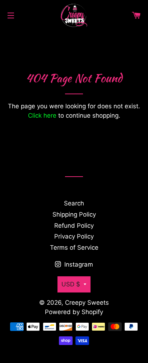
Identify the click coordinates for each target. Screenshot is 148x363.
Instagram (78, 264)
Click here (42, 115)
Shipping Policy (74, 214)
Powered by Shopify (74, 312)
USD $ (70, 284)
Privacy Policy (74, 236)
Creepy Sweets (87, 302)
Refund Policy (74, 225)
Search (74, 203)
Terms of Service (74, 247)
